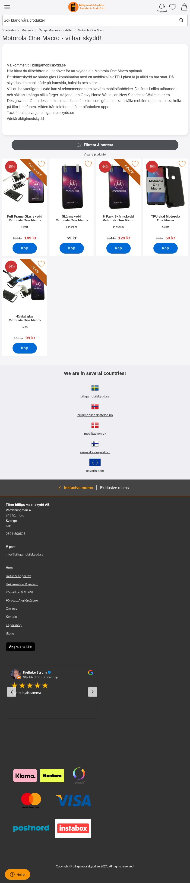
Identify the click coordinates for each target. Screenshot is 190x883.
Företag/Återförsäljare (22, 600)
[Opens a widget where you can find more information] (17, 875)
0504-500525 (15, 534)
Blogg (10, 633)
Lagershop (14, 625)
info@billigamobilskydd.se (25, 554)
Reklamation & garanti (22, 584)
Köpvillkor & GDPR (19, 592)
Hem (9, 568)
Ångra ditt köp (20, 646)
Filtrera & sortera (98, 145)
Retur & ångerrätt (18, 576)
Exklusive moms (114, 487)
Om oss (11, 608)
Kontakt (11, 616)
